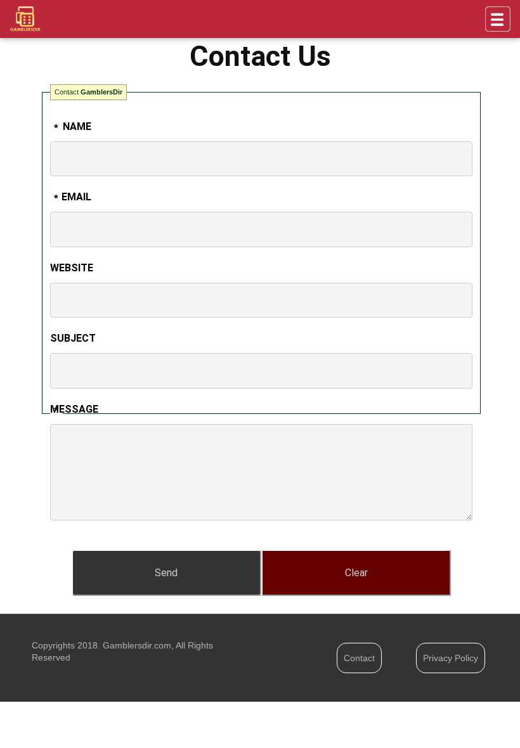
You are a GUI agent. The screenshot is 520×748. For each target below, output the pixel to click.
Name (77, 126)
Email (76, 197)
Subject (73, 338)
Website (71, 268)
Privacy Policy (450, 658)
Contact (359, 658)
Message (74, 409)
